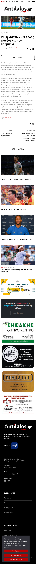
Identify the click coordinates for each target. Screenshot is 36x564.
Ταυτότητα (7, 498)
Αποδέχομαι (15, 551)
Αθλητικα (16, 48)
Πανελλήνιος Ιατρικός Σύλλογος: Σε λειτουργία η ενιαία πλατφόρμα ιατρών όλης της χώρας (28, 137)
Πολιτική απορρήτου (16, 559)
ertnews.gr (7, 118)
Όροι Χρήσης (8, 531)
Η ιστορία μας (8, 508)
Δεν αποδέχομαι (16, 555)
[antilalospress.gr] (18, 9)
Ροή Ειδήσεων (8, 512)
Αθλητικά (8, 33)
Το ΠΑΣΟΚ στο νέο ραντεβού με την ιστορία (6, 135)
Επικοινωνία (8, 503)
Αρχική (3, 33)
